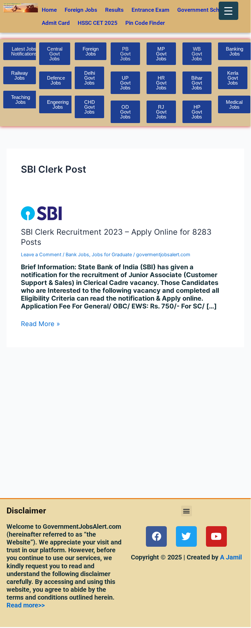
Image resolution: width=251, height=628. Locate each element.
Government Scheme (203, 10)
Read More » (40, 324)
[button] (186, 511)
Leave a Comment (41, 255)
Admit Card (56, 23)
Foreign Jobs (81, 10)
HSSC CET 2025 (98, 23)
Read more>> (26, 605)
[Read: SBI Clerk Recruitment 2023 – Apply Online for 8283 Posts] (41, 213)
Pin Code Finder (145, 23)
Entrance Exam (150, 10)
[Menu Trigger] (228, 11)
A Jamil (230, 557)
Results (114, 10)
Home (49, 10)
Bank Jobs (77, 255)
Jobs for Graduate (112, 255)
